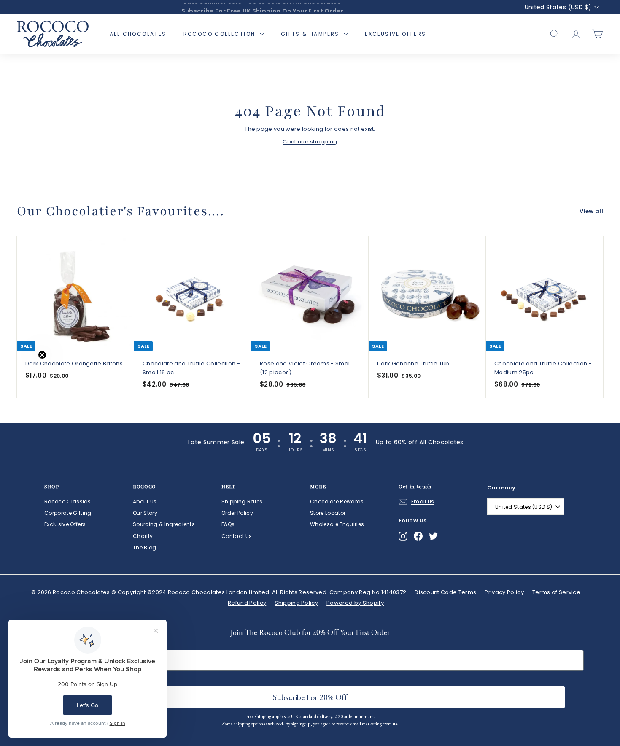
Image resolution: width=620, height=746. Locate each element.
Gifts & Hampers (311, 34)
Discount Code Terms (445, 592)
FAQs (228, 524)
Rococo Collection (220, 34)
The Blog (144, 547)
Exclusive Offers (395, 34)
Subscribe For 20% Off (310, 697)
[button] (24, 373)
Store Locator (327, 512)
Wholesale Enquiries (337, 524)
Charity (143, 536)
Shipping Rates (242, 501)
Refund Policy (247, 603)
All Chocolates (138, 34)
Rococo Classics (67, 501)
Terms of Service (556, 592)
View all (591, 211)
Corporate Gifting (68, 512)
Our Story (145, 512)
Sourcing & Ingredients (164, 524)
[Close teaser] (42, 355)
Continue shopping (310, 142)
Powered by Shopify (355, 603)
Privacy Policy (504, 592)
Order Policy (237, 512)
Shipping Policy (296, 603)
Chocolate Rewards (337, 501)
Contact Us (236, 536)
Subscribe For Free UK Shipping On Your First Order (262, 7)
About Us (145, 501)
